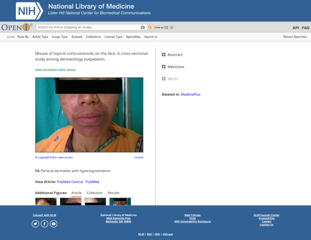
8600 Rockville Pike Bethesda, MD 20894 (118, 220)
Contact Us (266, 224)
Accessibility (267, 218)
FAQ (306, 27)
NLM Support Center (266, 215)
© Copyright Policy (46, 157)
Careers (266, 221)
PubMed (92, 181)
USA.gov (168, 234)
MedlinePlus (191, 94)
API (296, 27)
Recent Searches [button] (295, 36)
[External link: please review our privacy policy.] (35, 223)
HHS (157, 234)
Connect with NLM (44, 215)
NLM (141, 234)
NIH (149, 234)
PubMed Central (70, 181)
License (139, 157)
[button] (23, 36)
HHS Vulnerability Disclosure (192, 221)
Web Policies (192, 215)
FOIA (192, 218)
